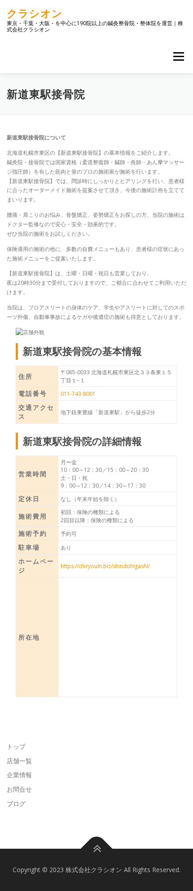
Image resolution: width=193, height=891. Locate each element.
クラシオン (35, 13)
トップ (16, 746)
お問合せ (19, 789)
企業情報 (19, 774)
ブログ (16, 803)
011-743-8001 (78, 394)
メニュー (178, 56)
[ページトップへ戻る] (97, 849)
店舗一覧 (19, 761)
